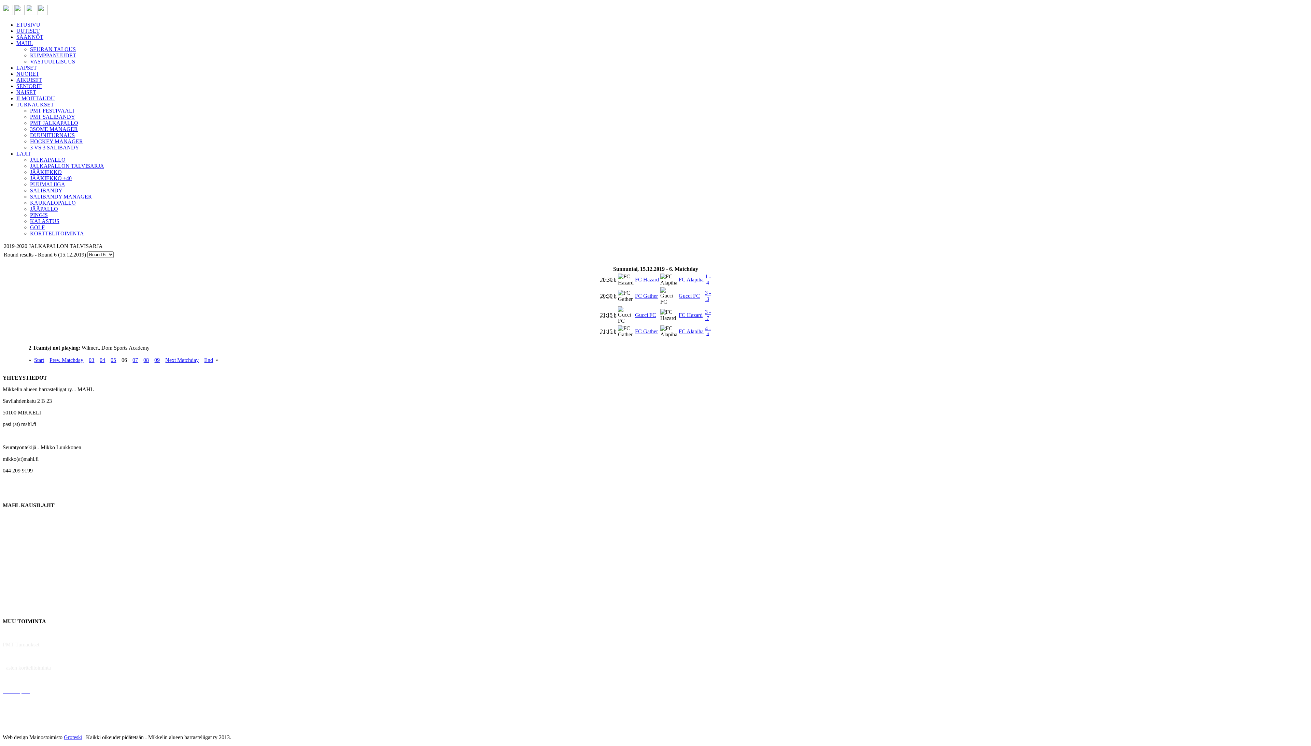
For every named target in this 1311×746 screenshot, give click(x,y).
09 (157, 360)
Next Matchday (182, 360)
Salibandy (13, 552)
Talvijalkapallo (18, 575)
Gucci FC (689, 296)
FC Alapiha (691, 279)
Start (39, 360)
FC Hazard (647, 279)
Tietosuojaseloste (21, 726)
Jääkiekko (13, 528)
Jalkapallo (13, 540)
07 (135, 360)
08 (146, 360)
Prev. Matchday (66, 360)
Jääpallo (11, 586)
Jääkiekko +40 (18, 610)
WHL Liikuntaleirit (24, 679)
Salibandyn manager (25, 563)
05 (113, 360)
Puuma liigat (16, 598)
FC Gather (646, 296)
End (208, 360)
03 (91, 360)
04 (102, 360)
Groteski (73, 737)
